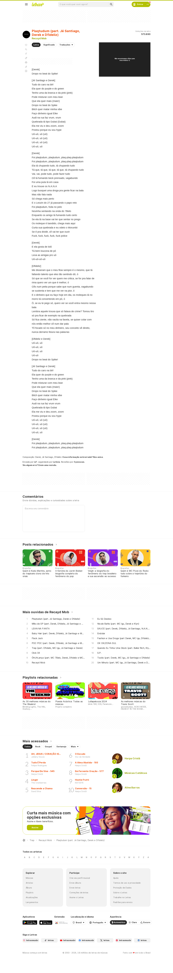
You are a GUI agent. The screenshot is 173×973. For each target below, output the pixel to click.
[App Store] (45, 922)
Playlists (29, 892)
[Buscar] (111, 4)
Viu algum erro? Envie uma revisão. (40, 465)
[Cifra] (26, 58)
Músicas (29, 878)
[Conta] (147, 4)
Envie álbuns (75, 883)
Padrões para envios (122, 902)
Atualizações (32, 897)
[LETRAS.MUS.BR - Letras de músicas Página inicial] (38, 4)
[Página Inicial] (24, 840)
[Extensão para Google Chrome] (61, 922)
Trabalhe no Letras (122, 897)
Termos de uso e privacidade (127, 883)
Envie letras (74, 888)
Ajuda (115, 878)
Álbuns (29, 888)
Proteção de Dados (122, 888)
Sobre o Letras (120, 892)
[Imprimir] (26, 62)
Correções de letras (78, 892)
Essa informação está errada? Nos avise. (83, 457)
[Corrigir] (26, 67)
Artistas (29, 883)
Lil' (35, 462)
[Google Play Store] (30, 922)
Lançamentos (32, 902)
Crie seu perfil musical (79, 878)
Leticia (56, 462)
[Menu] (26, 4)
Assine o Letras (76, 897)
